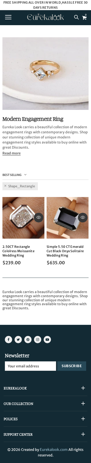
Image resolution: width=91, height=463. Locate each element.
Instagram (37, 339)
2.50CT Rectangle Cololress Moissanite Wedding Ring (18, 251)
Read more (11, 153)
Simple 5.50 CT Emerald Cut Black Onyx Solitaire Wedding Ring (65, 251)
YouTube (47, 339)
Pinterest (28, 339)
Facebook (8, 339)
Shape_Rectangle (21, 186)
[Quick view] (38, 217)
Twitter (18, 339)
